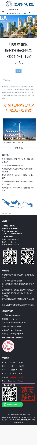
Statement (19, 337)
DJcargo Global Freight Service (12, 381)
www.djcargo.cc (14, 319)
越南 (3, 366)
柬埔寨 (21, 366)
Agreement (10, 337)
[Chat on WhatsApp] (12, 406)
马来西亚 (13, 362)
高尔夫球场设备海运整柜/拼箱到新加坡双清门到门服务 (18, 170)
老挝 (12, 366)
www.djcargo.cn (14, 315)
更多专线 (5, 377)
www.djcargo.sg (16, 326)
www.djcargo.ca (16, 330)
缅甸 (21, 370)
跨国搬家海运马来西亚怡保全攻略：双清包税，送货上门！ (18, 160)
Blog (3, 337)
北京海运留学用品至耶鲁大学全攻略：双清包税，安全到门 (17, 182)
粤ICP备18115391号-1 (28, 417)
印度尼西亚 (13, 370)
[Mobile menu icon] (3, 11)
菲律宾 (21, 362)
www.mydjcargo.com (19, 323)
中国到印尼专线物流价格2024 (13, 142)
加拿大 (21, 373)
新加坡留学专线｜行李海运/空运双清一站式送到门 (18, 176)
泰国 (3, 370)
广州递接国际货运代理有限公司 (15, 415)
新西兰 (4, 373)
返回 (18, 71)
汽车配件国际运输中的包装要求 (13, 165)
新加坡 (4, 362)
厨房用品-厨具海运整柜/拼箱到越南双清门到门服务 (18, 305)
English (24, 13)
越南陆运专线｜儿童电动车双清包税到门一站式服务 (18, 189)
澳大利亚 (13, 373)
